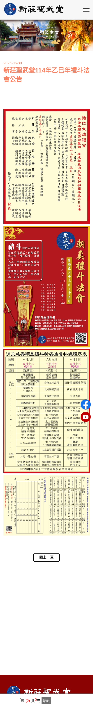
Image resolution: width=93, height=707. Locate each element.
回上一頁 (46, 557)
